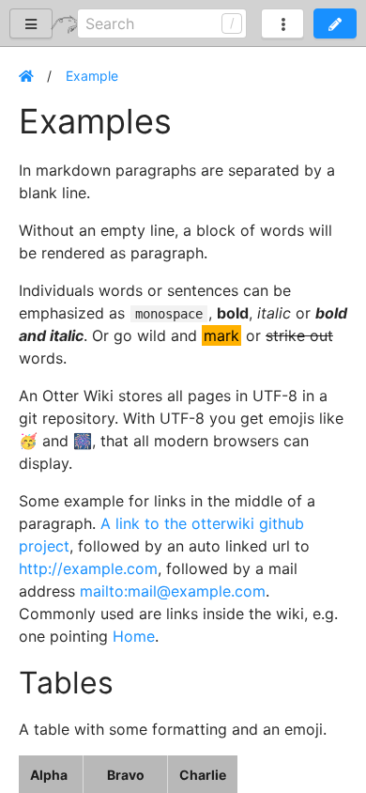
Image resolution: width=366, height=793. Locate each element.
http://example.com (88, 568)
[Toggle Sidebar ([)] (31, 23)
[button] (335, 23)
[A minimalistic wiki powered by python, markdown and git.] (63, 23)
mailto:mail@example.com (173, 591)
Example (92, 76)
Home (134, 636)
